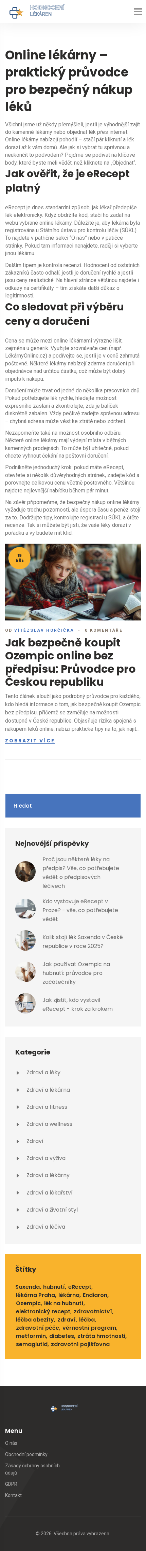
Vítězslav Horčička (44, 630)
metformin (31, 1336)
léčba (87, 1320)
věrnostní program (89, 1328)
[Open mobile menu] (138, 11)
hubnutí (54, 1287)
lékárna (68, 1295)
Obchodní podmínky (26, 1454)
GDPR (11, 1484)
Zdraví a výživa (45, 1158)
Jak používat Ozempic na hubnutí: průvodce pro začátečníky (76, 973)
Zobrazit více (30, 741)
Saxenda (27, 1287)
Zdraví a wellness (48, 1124)
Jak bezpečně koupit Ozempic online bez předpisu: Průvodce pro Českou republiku (70, 662)
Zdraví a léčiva (45, 1227)
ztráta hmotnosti (101, 1336)
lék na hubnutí (64, 1303)
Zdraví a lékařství (49, 1193)
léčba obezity (35, 1320)
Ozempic (28, 1303)
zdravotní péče (37, 1328)
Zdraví (34, 1141)
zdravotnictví (93, 1311)
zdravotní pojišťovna (80, 1344)
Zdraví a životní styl (51, 1210)
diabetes (61, 1336)
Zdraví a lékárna (47, 1090)
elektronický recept (43, 1311)
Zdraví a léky (42, 1072)
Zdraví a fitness (46, 1107)
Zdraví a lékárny (47, 1175)
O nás (11, 1443)
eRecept (79, 1287)
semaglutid (32, 1344)
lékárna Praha (35, 1295)
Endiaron (95, 1295)
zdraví (66, 1320)
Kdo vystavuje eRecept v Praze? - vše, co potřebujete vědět (80, 910)
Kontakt (13, 1495)
